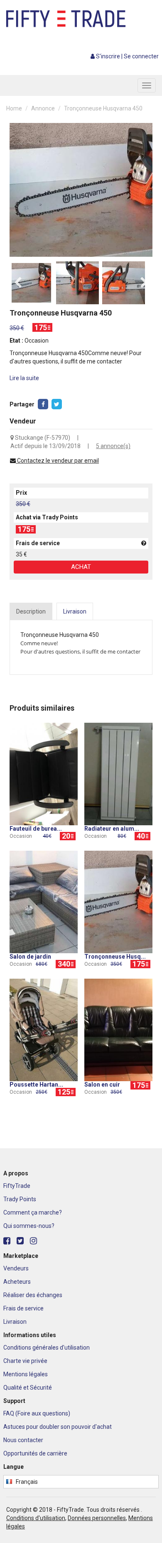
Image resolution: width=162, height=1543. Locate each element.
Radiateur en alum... (111, 828)
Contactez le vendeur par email (57, 460)
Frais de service (23, 1308)
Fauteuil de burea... (36, 828)
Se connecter (141, 56)
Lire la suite (24, 378)
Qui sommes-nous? (28, 1225)
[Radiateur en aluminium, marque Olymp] (118, 773)
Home (14, 108)
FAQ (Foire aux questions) (36, 1413)
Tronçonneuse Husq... (115, 956)
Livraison (15, 1321)
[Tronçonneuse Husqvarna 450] (118, 901)
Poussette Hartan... (36, 1084)
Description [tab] (31, 611)
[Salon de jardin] (44, 901)
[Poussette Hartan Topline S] (44, 1029)
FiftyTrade (16, 1185)
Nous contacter (23, 1440)
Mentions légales (25, 1374)
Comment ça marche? (32, 1212)
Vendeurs (16, 1268)
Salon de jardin (30, 956)
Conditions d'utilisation (35, 1518)
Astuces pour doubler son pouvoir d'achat (57, 1426)
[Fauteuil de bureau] (44, 773)
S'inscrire (108, 56)
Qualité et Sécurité (27, 1387)
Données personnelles (97, 1518)
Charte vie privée (25, 1361)
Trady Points (19, 1199)
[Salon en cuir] (118, 1029)
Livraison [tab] (74, 611)
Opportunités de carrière (35, 1453)
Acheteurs (17, 1281)
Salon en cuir (102, 1084)
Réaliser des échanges (32, 1295)
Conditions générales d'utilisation (46, 1347)
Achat (81, 567)
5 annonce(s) (113, 446)
